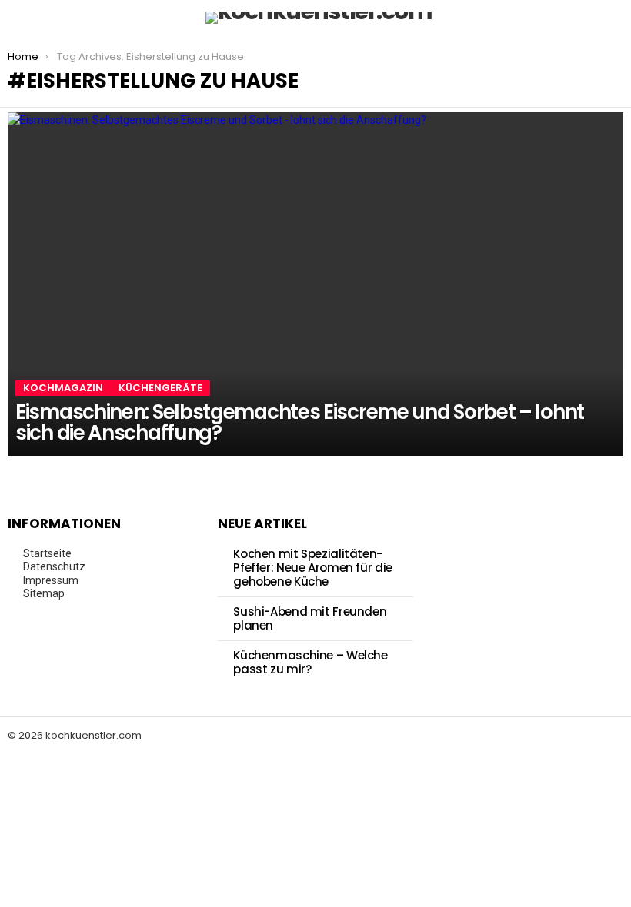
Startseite (47, 553)
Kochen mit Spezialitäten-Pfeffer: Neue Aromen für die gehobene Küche (312, 568)
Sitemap (44, 593)
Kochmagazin (63, 387)
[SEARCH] (614, 17)
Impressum (50, 580)
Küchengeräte (160, 387)
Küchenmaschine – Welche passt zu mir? (310, 662)
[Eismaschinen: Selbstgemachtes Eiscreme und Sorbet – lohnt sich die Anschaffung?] (315, 284)
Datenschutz (54, 566)
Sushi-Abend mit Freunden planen (309, 618)
